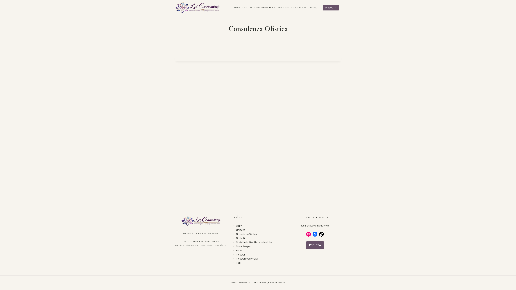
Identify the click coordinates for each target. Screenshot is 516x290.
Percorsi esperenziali (247, 258)
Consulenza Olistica (265, 7)
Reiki (238, 262)
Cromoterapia (298, 7)
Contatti (313, 7)
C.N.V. (239, 225)
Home (237, 7)
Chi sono (247, 7)
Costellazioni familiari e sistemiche (254, 242)
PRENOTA (330, 7)
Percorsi (240, 254)
